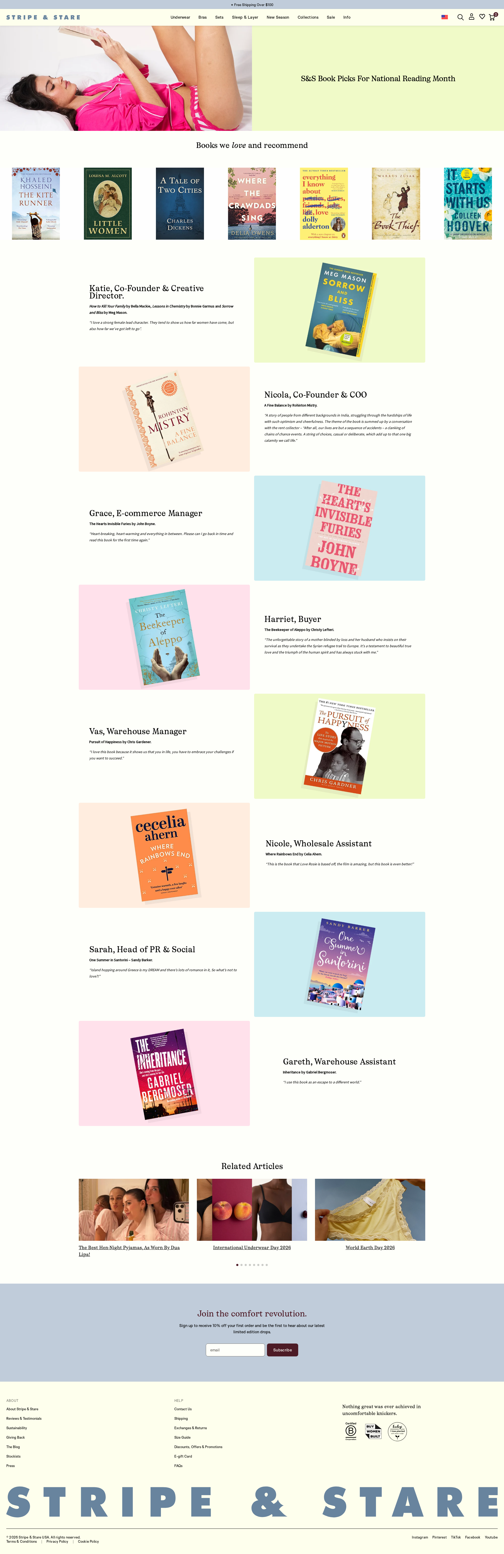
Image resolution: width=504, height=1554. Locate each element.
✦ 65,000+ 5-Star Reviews (252, 5)
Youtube (491, 1537)
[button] (492, 17)
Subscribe (282, 1349)
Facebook (473, 1537)
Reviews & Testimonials (23, 1418)
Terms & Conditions (21, 1541)
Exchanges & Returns (190, 1428)
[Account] (471, 17)
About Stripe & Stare (22, 1409)
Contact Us (183, 1409)
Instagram (420, 1537)
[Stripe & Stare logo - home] (43, 17)
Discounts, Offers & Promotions (198, 1447)
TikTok (456, 1537)
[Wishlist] (482, 17)
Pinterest (439, 1537)
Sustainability (16, 1428)
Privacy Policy (57, 1541)
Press (10, 1466)
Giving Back (15, 1437)
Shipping (181, 1418)
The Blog (13, 1447)
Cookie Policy (88, 1541)
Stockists (13, 1456)
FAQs (178, 1466)
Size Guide (182, 1437)
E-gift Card (183, 1456)
